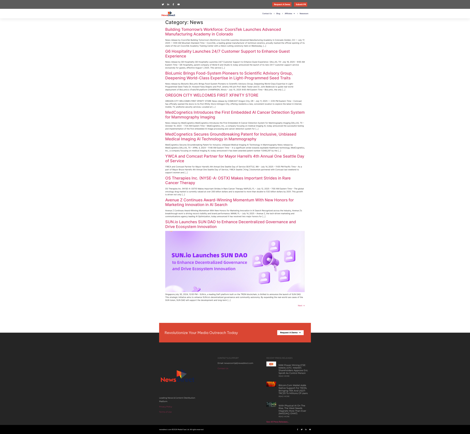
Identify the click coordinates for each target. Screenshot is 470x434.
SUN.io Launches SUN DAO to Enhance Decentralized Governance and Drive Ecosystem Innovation (230, 224)
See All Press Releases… (277, 422)
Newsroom (304, 13)
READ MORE (284, 376)
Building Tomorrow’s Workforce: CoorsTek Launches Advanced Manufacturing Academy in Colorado (223, 31)
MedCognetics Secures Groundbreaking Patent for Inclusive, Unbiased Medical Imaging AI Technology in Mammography (230, 136)
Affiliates (288, 13)
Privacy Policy (165, 407)
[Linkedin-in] (306, 429)
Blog (278, 13)
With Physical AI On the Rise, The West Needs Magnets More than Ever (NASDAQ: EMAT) (292, 409)
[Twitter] (302, 429)
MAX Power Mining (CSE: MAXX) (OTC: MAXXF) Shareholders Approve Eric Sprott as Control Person (293, 369)
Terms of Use (165, 412)
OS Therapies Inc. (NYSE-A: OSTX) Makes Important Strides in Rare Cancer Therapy (228, 180)
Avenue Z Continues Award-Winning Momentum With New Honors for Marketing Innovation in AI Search (229, 202)
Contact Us (267, 13)
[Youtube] (310, 429)
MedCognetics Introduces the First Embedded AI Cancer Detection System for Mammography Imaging (235, 114)
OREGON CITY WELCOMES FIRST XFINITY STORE (211, 95)
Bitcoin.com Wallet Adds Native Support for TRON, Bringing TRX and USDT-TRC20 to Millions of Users (293, 389)
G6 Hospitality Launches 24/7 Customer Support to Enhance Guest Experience (227, 53)
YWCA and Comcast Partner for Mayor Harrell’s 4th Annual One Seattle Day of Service (234, 158)
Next (301, 305)
